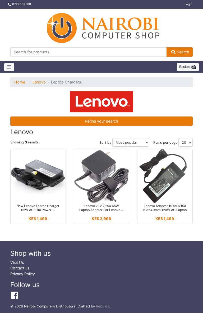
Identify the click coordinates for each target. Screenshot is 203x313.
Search (183, 52)
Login (188, 4)
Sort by (105, 142)
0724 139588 (21, 4)
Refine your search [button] (101, 121)
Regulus (102, 306)
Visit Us (17, 262)
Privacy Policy (22, 274)
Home (19, 82)
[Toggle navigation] (9, 67)
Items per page (165, 142)
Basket (185, 67)
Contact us (20, 268)
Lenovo (39, 82)
